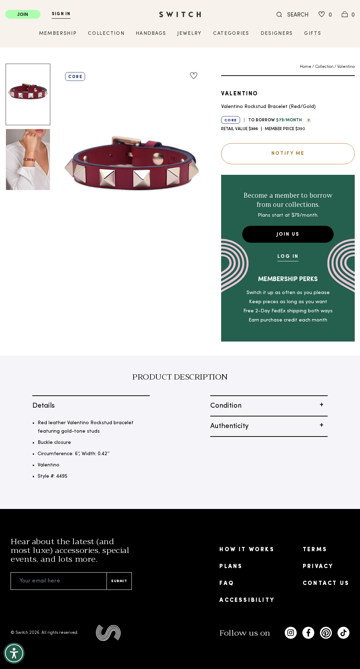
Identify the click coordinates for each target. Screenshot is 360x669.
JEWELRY (189, 33)
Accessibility (247, 600)
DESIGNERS (277, 33)
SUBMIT (119, 581)
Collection (324, 67)
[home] (180, 14)
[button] (307, 119)
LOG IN (287, 256)
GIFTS (312, 33)
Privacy (318, 566)
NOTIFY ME (287, 153)
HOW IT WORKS (246, 550)
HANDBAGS (151, 33)
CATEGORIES (231, 33)
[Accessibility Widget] (14, 653)
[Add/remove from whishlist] (194, 75)
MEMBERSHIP (58, 33)
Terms (315, 550)
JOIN (23, 14)
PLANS (231, 566)
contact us (326, 583)
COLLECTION (106, 33)
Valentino (346, 67)
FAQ (226, 583)
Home (305, 67)
